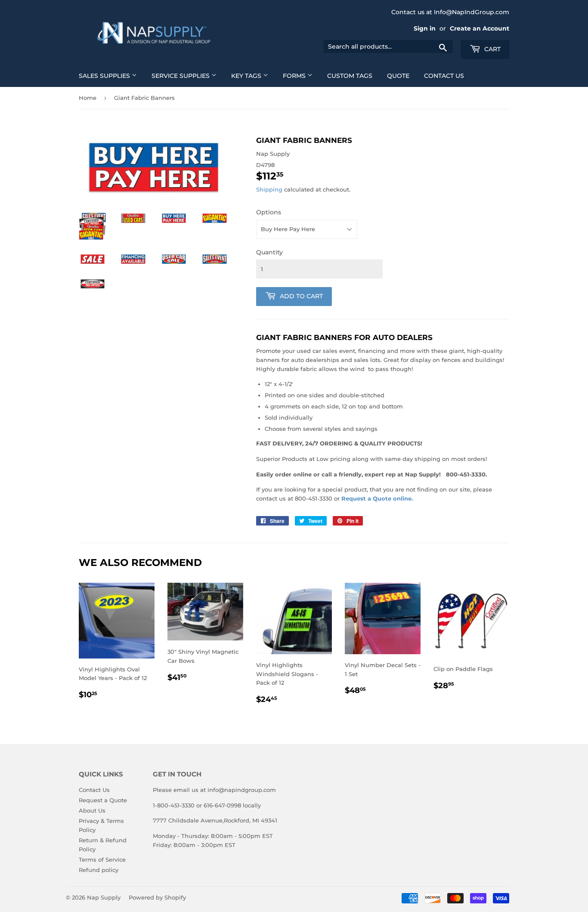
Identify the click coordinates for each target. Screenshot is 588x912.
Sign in (425, 28)
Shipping (269, 189)
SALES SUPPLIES (105, 76)
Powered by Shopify (157, 897)
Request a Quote (103, 800)
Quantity (269, 252)
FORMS (295, 76)
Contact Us (94, 789)
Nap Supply (104, 897)
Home (87, 97)
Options (268, 212)
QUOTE (398, 76)
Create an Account (479, 28)
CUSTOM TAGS (349, 76)
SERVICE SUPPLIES (181, 76)
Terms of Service (102, 859)
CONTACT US (444, 76)
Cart (492, 49)
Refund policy (98, 869)
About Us (92, 810)
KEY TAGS (247, 76)
